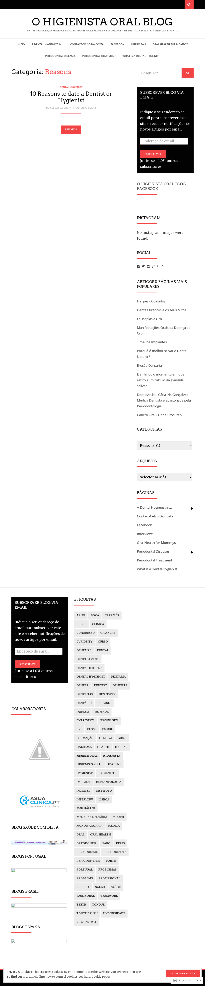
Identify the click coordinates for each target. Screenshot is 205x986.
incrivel (83, 790)
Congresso (85, 633)
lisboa (103, 799)
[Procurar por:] (159, 73)
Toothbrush (87, 913)
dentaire (83, 650)
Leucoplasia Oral (150, 318)
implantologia (108, 782)
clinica (98, 624)
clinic (81, 624)
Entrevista (85, 720)
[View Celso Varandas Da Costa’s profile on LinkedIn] (158, 266)
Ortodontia (86, 843)
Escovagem (109, 720)
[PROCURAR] (188, 73)
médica (114, 825)
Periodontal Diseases (60, 56)
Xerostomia (86, 922)
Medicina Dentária (91, 817)
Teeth (81, 904)
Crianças (107, 633)
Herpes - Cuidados (151, 301)
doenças (102, 712)
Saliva (100, 887)
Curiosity (84, 641)
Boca (95, 615)
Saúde (116, 887)
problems (84, 878)
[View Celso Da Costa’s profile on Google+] (163, 266)
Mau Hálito (85, 808)
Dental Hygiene (89, 668)
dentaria (118, 676)
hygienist (84, 773)
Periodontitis (88, 860)
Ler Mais (71, 129)
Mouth (118, 817)
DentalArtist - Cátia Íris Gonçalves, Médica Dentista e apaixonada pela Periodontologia (164, 400)
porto (111, 860)
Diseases (104, 703)
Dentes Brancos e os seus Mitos (161, 310)
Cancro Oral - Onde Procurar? (159, 415)
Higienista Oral (89, 764)
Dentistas (84, 694)
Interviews (138, 44)
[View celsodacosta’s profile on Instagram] (148, 266)
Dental (103, 650)
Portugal (84, 869)
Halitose (83, 747)
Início (21, 44)
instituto (104, 790)
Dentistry (107, 694)
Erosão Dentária (149, 365)
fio (78, 729)
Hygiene (114, 764)
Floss (91, 729)
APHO (80, 615)
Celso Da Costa (61, 107)
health (103, 747)
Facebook (117, 44)
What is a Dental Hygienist (141, 56)
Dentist (100, 685)
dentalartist (87, 659)
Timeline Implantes (152, 342)
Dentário (84, 703)
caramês (112, 615)
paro (106, 843)
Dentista (120, 685)
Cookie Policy (101, 976)
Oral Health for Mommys (170, 44)
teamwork (109, 896)
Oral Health (100, 834)
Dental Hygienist (71, 87)
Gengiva (105, 738)
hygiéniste (107, 773)
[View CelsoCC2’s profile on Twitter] (143, 266)
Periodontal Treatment (99, 56)
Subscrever (153, 154)
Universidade (114, 913)
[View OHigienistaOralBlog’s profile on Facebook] (138, 266)
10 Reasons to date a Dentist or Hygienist (71, 97)
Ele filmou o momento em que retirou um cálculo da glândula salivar (160, 380)
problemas (107, 869)
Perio (120, 843)
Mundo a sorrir (89, 825)
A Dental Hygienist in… (47, 44)
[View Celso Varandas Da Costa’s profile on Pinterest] (153, 266)
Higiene (121, 747)
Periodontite (115, 852)
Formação (84, 738)
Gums (122, 738)
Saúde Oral (85, 896)
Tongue (98, 904)
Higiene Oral (86, 755)
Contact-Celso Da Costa (87, 44)
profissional (109, 878)
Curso (103, 641)
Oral (80, 834)
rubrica (82, 887)
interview (84, 799)
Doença (82, 712)
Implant (83, 782)
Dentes (82, 685)
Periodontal (87, 852)
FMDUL (107, 729)
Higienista (111, 755)
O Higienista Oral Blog (102, 21)
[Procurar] (189, 4)
